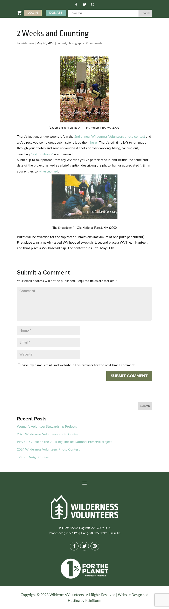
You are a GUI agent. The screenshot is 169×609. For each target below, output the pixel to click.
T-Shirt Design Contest (33, 457)
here (93, 142)
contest (61, 43)
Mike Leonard (48, 171)
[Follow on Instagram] (92, 4)
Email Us (114, 533)
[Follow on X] (84, 4)
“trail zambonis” (42, 154)
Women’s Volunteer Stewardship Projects (47, 426)
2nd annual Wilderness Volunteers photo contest (110, 136)
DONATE (55, 13)
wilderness (27, 43)
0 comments (94, 43)
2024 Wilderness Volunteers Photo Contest (48, 449)
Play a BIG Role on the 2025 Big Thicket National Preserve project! (65, 441)
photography (76, 43)
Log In (33, 13)
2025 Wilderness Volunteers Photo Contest (48, 434)
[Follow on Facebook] (76, 4)
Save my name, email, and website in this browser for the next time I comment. (78, 365)
